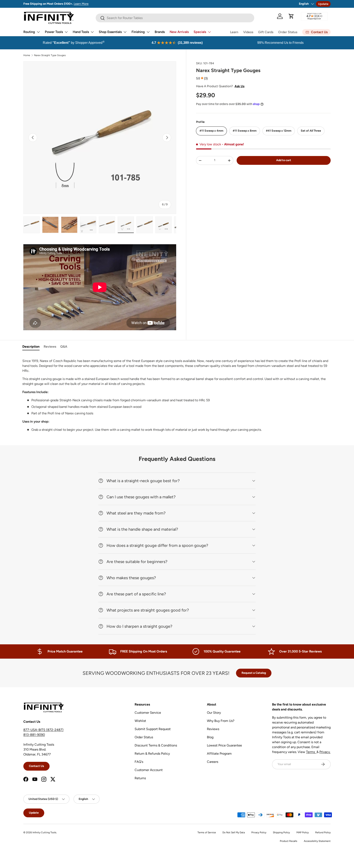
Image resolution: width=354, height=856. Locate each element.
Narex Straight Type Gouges (50, 55)
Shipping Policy (281, 832)
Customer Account (149, 770)
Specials (200, 32)
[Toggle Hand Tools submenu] (92, 31)
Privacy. (324, 752)
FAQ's (139, 762)
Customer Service (148, 713)
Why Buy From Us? (220, 721)
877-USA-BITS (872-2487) (43, 730)
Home (26, 55)
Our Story (214, 713)
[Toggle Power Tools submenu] (66, 31)
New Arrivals (179, 32)
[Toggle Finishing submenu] (148, 31)
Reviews (50, 346)
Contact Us (36, 766)
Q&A (63, 346)
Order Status (287, 32)
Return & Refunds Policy (152, 753)
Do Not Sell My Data (233, 832)
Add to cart (283, 160)
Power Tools (54, 32)
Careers (212, 762)
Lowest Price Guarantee (224, 745)
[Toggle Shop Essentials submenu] (125, 31)
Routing (29, 32)
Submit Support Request (153, 729)
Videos (248, 32)
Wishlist (140, 721)
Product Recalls (288, 841)
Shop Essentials (110, 32)
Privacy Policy (258, 832)
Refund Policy (323, 832)
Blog (210, 737)
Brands (160, 32)
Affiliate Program (219, 753)
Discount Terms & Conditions (156, 745)
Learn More (81, 4)
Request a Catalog (254, 673)
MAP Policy (302, 832)
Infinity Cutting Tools (44, 832)
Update (323, 4)
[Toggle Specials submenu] (209, 31)
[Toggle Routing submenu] (38, 31)
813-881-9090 (34, 735)
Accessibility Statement (317, 841)
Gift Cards (265, 32)
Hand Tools (81, 32)
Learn (234, 32)
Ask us (239, 86)
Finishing (138, 32)
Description (31, 346)
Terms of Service (206, 832)
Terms (311, 752)
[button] (291, 16)
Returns (140, 778)
